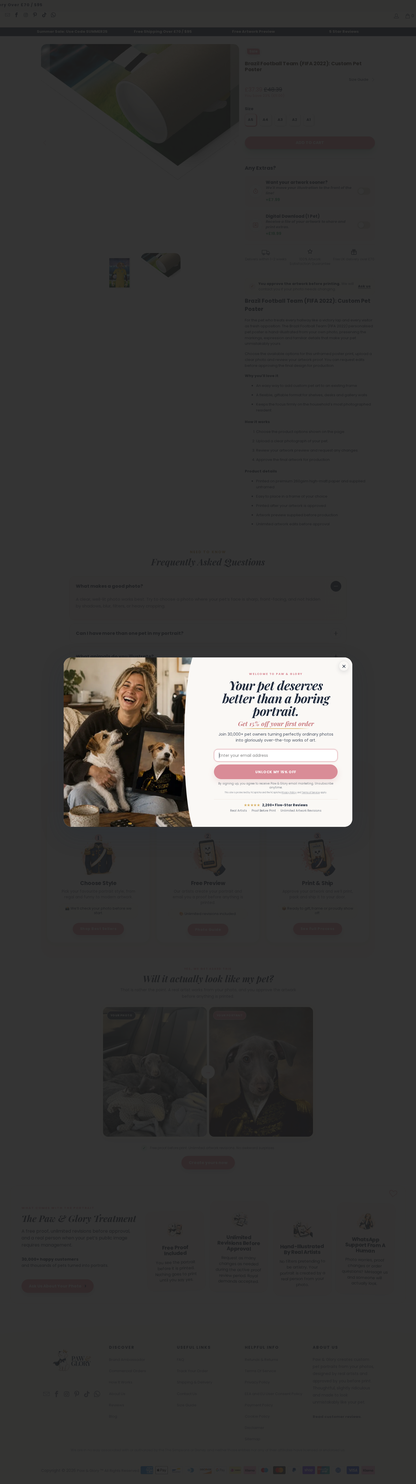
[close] (344, 666)
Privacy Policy (289, 792)
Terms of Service (311, 792)
